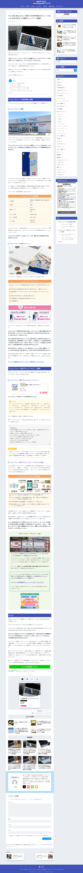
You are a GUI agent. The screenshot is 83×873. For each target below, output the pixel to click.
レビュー (60, 152)
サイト (9, 830)
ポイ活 (59, 138)
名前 (9, 819)
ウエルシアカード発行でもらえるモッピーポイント (21, 89)
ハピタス (33, 6)
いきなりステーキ (62, 90)
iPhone (45, 6)
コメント (11, 802)
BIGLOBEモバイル (63, 160)
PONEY (60, 119)
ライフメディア (62, 133)
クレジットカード (47, 711)
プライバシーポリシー (58, 869)
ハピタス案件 (61, 103)
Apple (59, 79)
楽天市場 (60, 174)
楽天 (59, 167)
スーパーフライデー (63, 101)
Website (36, 788)
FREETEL (61, 162)
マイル (59, 141)
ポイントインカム (62, 126)
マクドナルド (61, 143)
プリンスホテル (61, 106)
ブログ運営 (60, 109)
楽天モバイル (62, 172)
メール (9, 824)
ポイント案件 (61, 135)
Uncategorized (61, 87)
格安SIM (60, 157)
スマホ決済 (60, 95)
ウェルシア (43, 713)
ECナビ (60, 114)
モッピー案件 (61, 149)
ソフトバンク (61, 98)
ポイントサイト (61, 111)
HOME (42, 867)
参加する (74, 210)
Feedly (32, 788)
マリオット (39, 6)
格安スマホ (61, 164)
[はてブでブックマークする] (32, 679)
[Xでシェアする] (22, 679)
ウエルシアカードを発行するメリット (18, 86)
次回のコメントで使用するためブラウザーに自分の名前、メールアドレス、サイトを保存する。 (29, 835)
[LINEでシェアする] (37, 679)
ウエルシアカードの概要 (16, 84)
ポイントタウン (62, 128)
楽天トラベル (61, 169)
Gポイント (61, 116)
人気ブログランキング (66, 15)
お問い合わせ (52, 6)
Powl (28, 6)
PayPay (59, 85)
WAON (37, 713)
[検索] (75, 70)
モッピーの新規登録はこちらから (30, 666)
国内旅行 (59, 154)
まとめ (11, 92)
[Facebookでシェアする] (27, 679)
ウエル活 (49, 713)
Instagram (28, 788)
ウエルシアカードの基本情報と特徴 (17, 83)
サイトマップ (59, 6)
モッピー (23, 6)
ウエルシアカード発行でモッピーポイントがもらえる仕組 (22, 91)
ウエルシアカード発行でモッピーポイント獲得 (19, 87)
